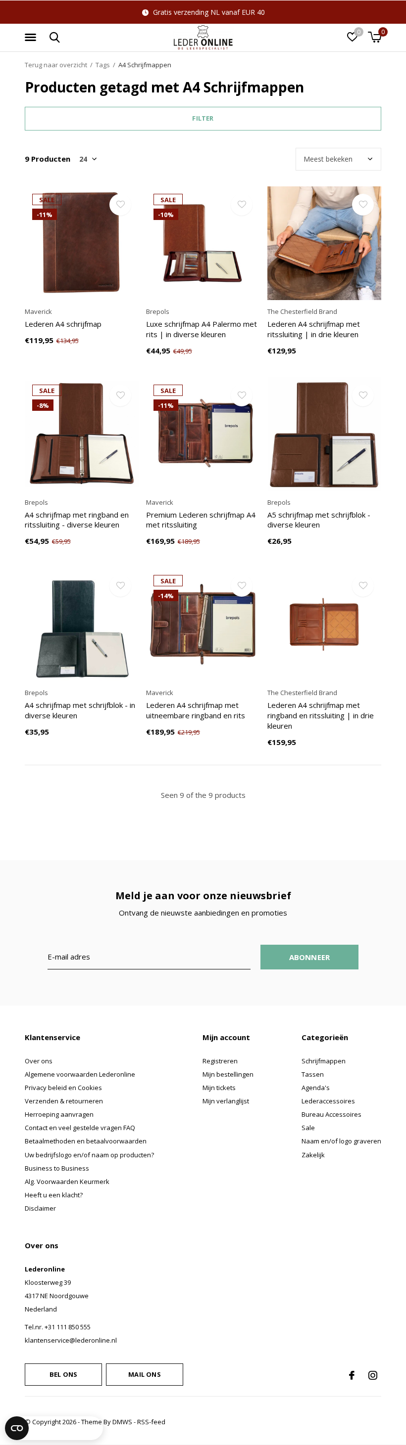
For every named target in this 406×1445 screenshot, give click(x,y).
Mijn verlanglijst (226, 1100)
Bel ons (63, 1374)
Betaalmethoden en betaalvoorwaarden (86, 1141)
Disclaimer (40, 1208)
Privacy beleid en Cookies (63, 1087)
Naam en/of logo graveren (341, 1141)
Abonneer (309, 957)
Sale (308, 1127)
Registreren (220, 1060)
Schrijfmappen (324, 1060)
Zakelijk (313, 1154)
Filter (202, 118)
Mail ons (144, 1374)
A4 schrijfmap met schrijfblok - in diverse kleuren (80, 710)
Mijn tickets (219, 1087)
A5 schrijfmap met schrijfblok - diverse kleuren (318, 520)
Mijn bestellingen (228, 1074)
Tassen (313, 1074)
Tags (103, 64)
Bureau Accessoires (331, 1114)
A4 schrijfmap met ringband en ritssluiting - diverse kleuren (77, 520)
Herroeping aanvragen (59, 1114)
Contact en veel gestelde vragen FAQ (80, 1127)
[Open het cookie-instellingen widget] (54, 1428)
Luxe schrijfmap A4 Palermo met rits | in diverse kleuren (201, 329)
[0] (374, 37)
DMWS (122, 1421)
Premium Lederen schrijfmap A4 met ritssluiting (200, 520)
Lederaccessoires (328, 1100)
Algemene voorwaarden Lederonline (80, 1074)
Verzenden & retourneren (64, 1100)
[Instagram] (372, 1375)
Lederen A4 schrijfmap (63, 324)
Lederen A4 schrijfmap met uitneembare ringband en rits (195, 710)
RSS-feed (151, 1421)
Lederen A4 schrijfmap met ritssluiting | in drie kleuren (313, 329)
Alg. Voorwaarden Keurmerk (67, 1181)
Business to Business (57, 1168)
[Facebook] (352, 1375)
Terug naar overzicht (56, 64)
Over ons (38, 1060)
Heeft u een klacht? (54, 1194)
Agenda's (316, 1087)
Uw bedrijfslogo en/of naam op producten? (89, 1154)
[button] (32, 37)
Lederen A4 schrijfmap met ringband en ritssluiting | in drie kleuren (320, 715)
